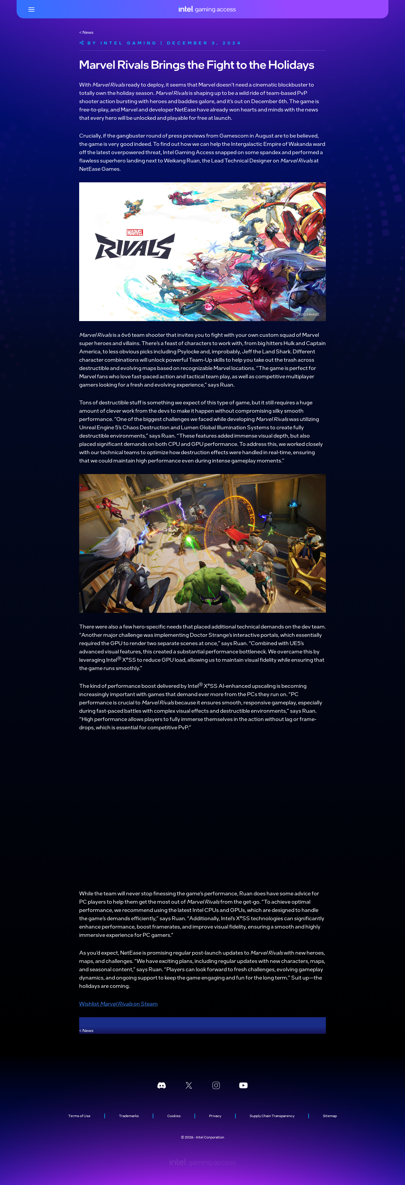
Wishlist (89, 1003)
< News (86, 32)
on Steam (145, 1003)
